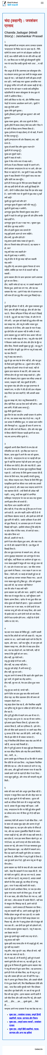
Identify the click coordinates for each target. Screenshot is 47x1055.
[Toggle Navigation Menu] (42, 3)
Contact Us (39, 1049)
